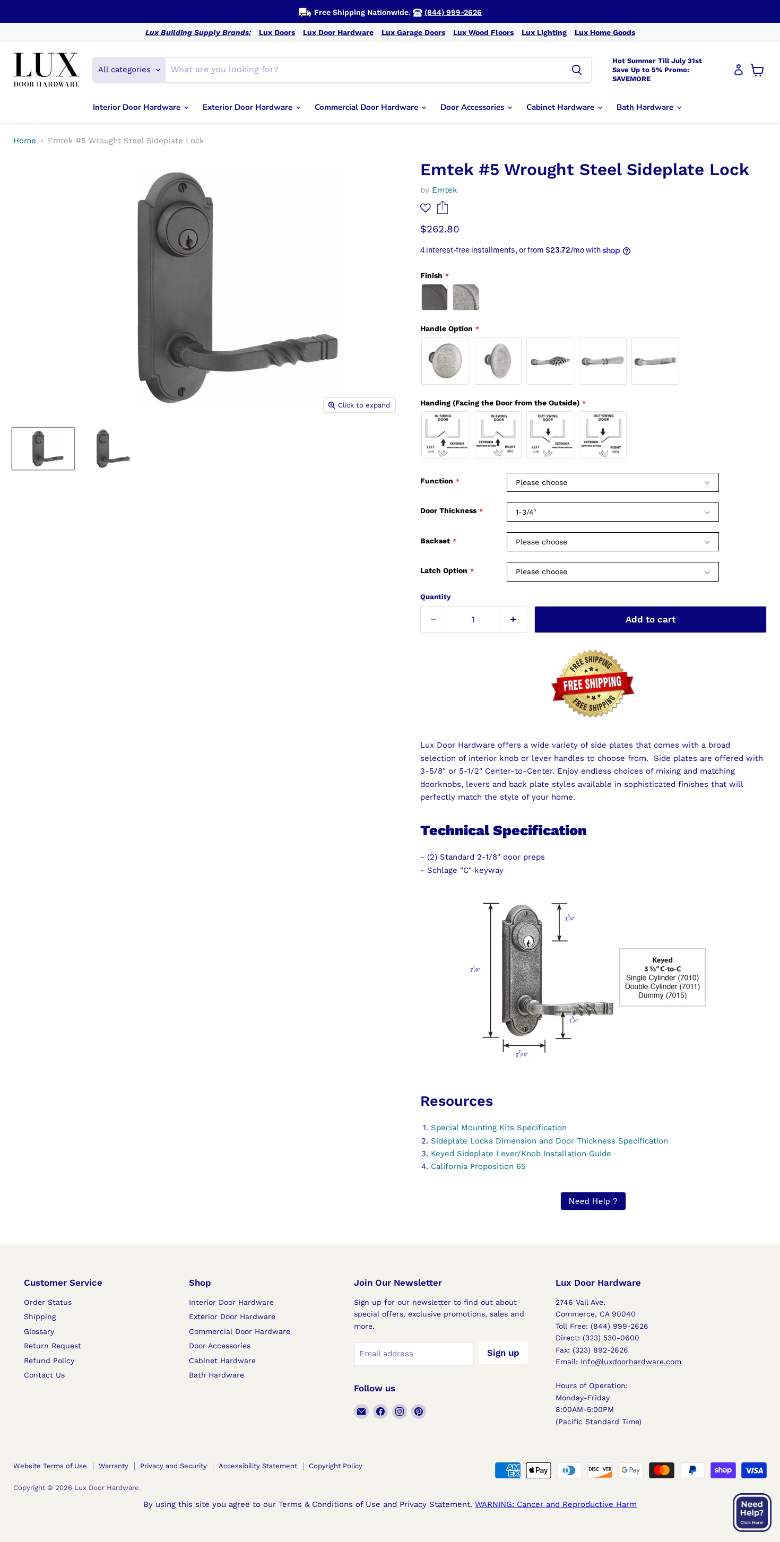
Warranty (113, 1466)
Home (24, 140)
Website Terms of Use (50, 1466)
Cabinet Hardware (561, 107)
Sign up (503, 1352)
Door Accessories (473, 107)
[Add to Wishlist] (425, 208)
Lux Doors (277, 32)
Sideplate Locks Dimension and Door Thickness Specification (549, 1141)
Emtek (444, 190)
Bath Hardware (646, 107)
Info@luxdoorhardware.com (630, 1361)
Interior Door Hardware (138, 107)
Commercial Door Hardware (367, 107)
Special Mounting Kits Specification (499, 1127)
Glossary (39, 1331)
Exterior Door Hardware (248, 107)
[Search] (576, 70)
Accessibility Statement (258, 1466)
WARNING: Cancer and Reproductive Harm (556, 1504)
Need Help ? (593, 1201)
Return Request (52, 1345)
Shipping (40, 1316)
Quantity (435, 597)
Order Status (48, 1302)
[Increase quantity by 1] (513, 619)
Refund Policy (49, 1360)
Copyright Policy (335, 1466)
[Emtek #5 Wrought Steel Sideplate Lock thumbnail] (43, 449)
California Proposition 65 (478, 1166)
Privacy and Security (173, 1466)
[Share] (442, 211)
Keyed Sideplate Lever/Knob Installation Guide (521, 1153)
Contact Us (44, 1375)
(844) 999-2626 (453, 12)
